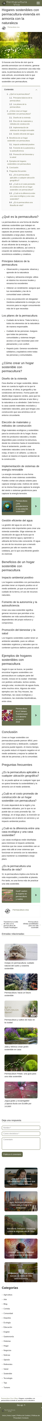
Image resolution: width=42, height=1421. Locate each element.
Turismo (7, 1387)
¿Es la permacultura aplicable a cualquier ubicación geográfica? (22, 177)
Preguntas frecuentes (17, 171)
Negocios (7, 1350)
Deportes (7, 1318)
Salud (6, 1369)
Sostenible (8, 1374)
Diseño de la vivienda (21, 118)
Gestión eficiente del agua (23, 134)
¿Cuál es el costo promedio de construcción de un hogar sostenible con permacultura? (22, 187)
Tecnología (8, 1378)
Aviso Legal (11, 1415)
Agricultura (8, 1295)
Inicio (4, 1415)
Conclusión (13, 168)
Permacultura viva (13, 27)
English (7, 1332)
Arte (5, 1299)
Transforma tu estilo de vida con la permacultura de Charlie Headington (11, 924)
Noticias (7, 1355)
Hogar (6, 1346)
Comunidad (8, 1313)
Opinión (7, 1360)
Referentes (8, 1364)
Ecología (7, 1323)
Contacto (25, 1418)
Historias (7, 1341)
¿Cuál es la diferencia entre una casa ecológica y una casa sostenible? (22, 196)
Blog (5, 1304)
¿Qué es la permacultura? (19, 94)
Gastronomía (9, 1337)
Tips (5, 1383)
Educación (8, 1327)
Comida (7, 1309)
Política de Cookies (23, 1415)
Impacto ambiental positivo (23, 144)
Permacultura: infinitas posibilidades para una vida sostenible (30, 924)
